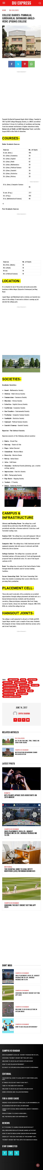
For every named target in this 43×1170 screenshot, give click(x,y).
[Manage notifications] (38, 1165)
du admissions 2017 (10, 685)
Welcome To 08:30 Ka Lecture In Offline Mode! (26, 1010)
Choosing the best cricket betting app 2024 (20, 906)
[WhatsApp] (31, 64)
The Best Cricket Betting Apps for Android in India (19, 1140)
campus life (7, 682)
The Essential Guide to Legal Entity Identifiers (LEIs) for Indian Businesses (19, 870)
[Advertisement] (21, 94)
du (30, 682)
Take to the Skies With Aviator (12, 1085)
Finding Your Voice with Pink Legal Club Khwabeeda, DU (21, 1102)
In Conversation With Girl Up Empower (15, 1106)
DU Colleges (14, 10)
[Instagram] (19, 720)
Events (7, 793)
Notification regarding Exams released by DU (26, 753)
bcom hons (32, 679)
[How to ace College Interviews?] (8, 1025)
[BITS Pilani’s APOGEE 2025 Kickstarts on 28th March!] (21, 778)
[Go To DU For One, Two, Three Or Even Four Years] (8, 740)
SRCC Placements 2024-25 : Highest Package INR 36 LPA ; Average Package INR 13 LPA (20, 833)
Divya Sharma (24, 713)
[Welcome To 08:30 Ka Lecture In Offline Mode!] (8, 1009)
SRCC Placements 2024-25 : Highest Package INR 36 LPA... (20, 1055)
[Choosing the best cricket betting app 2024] (21, 888)
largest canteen (9, 691)
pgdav (30, 691)
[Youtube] (28, 720)
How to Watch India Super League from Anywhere (19, 1133)
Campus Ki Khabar (21, 750)
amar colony (13, 679)
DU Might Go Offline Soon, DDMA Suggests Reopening (20, 1067)
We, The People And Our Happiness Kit (15, 1116)
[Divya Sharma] (15, 713)
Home (4, 10)
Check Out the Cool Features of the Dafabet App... (19, 1136)
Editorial (8, 867)
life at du (21, 691)
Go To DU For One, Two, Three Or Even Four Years (27, 741)
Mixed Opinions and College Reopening (15, 1092)
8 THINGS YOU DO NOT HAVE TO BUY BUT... (15, 1082)
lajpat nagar (25, 688)
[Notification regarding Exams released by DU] (8, 752)
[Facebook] (11, 64)
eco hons (35, 685)
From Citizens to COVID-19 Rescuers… (14, 1113)
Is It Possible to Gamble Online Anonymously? (18, 1127)
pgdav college (8, 694)
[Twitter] (18, 64)
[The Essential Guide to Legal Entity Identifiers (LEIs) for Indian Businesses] (21, 852)
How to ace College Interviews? (26, 1027)
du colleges (24, 685)
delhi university (20, 682)
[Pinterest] (25, 64)
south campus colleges (12, 696)
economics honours (10, 688)
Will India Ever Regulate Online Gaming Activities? (19, 1130)
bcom (23, 679)
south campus (22, 694)
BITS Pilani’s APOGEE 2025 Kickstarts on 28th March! (20, 796)
